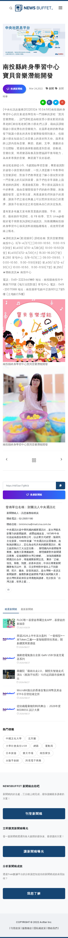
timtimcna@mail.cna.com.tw (35, 524)
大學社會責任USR (16, 746)
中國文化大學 (14, 738)
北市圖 (32, 738)
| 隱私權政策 (39, 928)
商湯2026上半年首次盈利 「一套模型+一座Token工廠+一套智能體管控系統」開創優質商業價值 (41, 639)
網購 (36, 746)
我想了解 (34, 893)
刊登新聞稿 (34, 813)
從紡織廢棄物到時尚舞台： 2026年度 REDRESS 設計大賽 (39, 708)
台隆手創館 (12, 760)
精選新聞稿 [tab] (11, 609)
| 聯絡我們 (52, 928)
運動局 (49, 746)
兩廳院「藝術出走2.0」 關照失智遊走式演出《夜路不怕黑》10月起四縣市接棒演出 (41, 674)
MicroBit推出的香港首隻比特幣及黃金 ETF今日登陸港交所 (39, 692)
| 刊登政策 (15, 928)
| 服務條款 (26, 928)
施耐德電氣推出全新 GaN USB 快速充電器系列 (40, 657)
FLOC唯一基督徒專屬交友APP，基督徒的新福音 (41, 621)
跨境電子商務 (33, 760)
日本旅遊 (11, 753)
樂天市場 (28, 753)
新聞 (51, 88)
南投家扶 (45, 753)
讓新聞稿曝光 (34, 851)
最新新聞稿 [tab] (27, 609)
